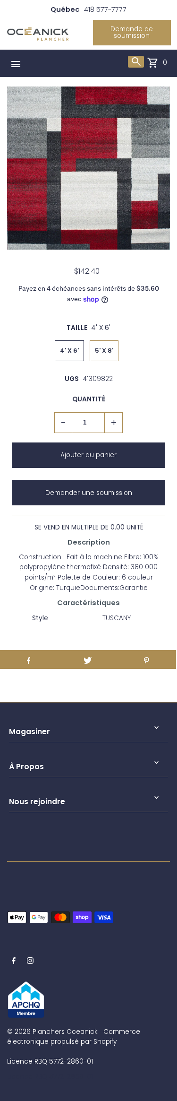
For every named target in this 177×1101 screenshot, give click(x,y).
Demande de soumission (131, 32)
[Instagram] (30, 962)
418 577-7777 (105, 9)
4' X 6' (69, 350)
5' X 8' (104, 350)
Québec (65, 9)
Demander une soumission (88, 492)
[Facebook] (14, 962)
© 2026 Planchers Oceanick (52, 1031)
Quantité (88, 399)
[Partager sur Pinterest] (146, 659)
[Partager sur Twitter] (87, 659)
